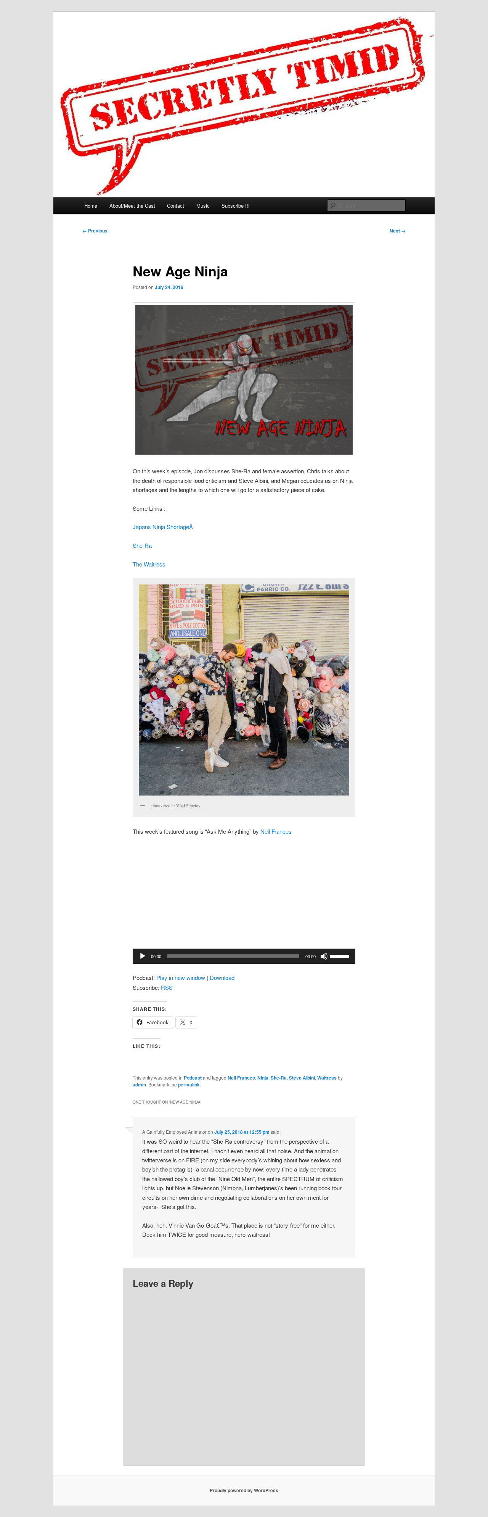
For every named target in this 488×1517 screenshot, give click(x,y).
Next (398, 230)
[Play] (142, 956)
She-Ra (142, 545)
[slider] (341, 955)
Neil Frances (276, 831)
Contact (175, 205)
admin (139, 1084)
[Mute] (324, 956)
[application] (244, 956)
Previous (95, 230)
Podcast (193, 1077)
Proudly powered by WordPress (244, 1490)
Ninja (262, 1077)
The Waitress (149, 564)
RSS (167, 987)
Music (203, 205)
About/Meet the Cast (132, 205)
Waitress (327, 1077)
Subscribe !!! (236, 205)
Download (222, 977)
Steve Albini (302, 1077)
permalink (189, 1084)
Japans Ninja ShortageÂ (163, 527)
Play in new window (180, 977)
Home (90, 205)
